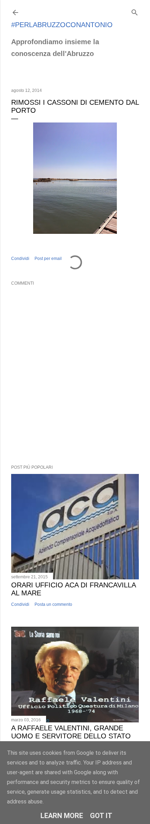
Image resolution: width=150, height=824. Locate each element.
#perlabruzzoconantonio (62, 25)
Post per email (48, 258)
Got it (101, 815)
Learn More (61, 815)
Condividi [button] (20, 258)
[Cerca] (134, 11)
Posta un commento (53, 604)
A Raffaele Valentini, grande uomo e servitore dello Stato (71, 732)
